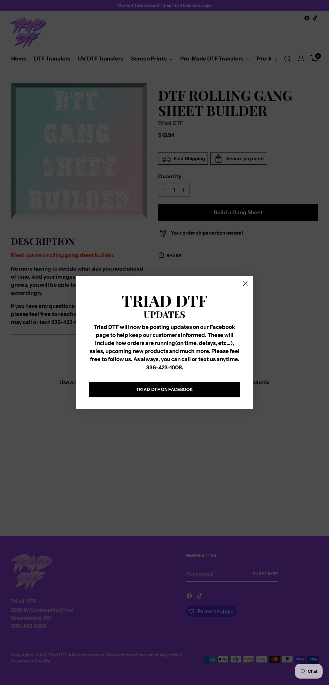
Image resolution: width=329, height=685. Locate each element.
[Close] (245, 284)
